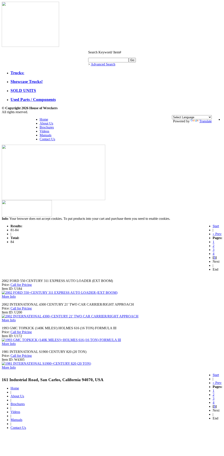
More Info (9, 296)
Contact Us (47, 139)
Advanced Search (103, 64)
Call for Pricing (21, 285)
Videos (44, 131)
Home (44, 119)
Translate (205, 121)
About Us (46, 123)
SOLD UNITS (23, 90)
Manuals (45, 135)
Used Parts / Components (33, 99)
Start (216, 226)
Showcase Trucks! (26, 81)
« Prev (217, 234)
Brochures (47, 127)
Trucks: (17, 72)
